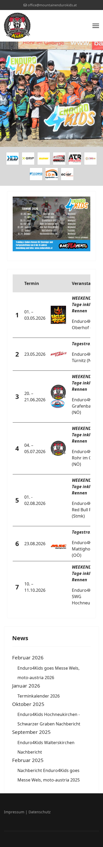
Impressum (14, 811)
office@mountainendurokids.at (52, 5)
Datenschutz (40, 811)
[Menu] (95, 26)
